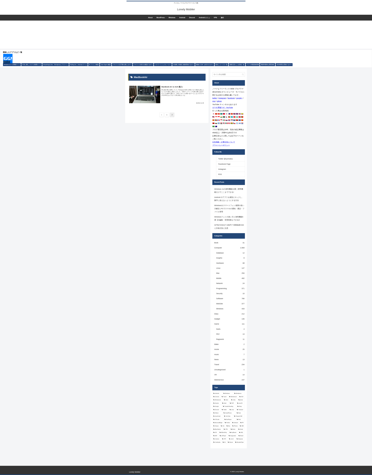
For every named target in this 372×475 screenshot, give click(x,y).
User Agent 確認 (106, 64)
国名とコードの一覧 (221, 64)
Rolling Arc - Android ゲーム (78, 64)
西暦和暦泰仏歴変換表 (267, 64)
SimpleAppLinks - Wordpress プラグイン (55, 64)
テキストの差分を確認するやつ (143, 64)
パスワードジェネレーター (163, 64)
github (219, 101)
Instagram (222, 98)
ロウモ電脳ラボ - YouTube (222, 108)
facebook (231, 98)
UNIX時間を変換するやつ (284, 64)
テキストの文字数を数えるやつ (122, 64)
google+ (239, 98)
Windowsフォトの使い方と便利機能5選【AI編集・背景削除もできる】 (228, 218)
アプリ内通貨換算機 (253, 64)
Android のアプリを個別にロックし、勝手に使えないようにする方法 (228, 198)
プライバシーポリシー (221, 145)
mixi (213, 101)
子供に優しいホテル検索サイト (31, 64)
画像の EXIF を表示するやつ (204, 64)
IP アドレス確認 (94, 64)
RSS (220, 174)
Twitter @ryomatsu (225, 159)
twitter (214, 98)
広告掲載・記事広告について (223, 142)
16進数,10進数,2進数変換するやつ (183, 64)
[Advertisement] (186, 35)
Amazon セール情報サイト (12, 64)
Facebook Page (224, 164)
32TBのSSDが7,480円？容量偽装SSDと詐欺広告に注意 (229, 226)
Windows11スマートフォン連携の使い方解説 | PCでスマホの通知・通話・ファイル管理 (229, 208)
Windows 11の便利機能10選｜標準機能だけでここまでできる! (228, 190)
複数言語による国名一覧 (237, 64)
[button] (243, 74)
